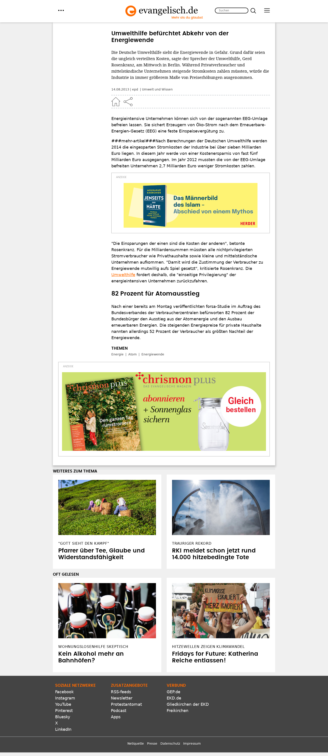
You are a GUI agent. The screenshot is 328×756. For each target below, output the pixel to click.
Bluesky (62, 716)
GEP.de (173, 691)
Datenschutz (170, 743)
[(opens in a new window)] (190, 205)
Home (115, 101)
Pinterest (64, 710)
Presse (152, 743)
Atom (132, 354)
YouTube (63, 704)
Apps (115, 716)
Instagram (65, 698)
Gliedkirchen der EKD (188, 704)
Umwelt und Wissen (157, 89)
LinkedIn (63, 729)
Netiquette (135, 743)
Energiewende (152, 354)
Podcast (118, 710)
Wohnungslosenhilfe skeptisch (93, 647)
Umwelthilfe (123, 274)
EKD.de (174, 698)
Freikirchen (177, 710)
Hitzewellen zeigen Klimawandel (208, 647)
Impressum (192, 743)
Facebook (64, 691)
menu (61, 10)
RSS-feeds (121, 691)
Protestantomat (126, 704)
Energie (117, 354)
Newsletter (121, 698)
